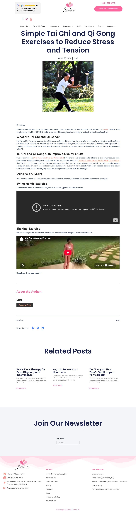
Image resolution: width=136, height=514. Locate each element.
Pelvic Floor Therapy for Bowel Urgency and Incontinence (30, 372)
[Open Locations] (93, 26)
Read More (21, 388)
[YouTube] (31, 20)
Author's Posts (25, 305)
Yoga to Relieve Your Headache (65, 371)
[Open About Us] (29, 26)
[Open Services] (58, 26)
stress (105, 129)
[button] (33, 328)
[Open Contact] (115, 26)
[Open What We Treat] (46, 26)
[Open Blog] (103, 26)
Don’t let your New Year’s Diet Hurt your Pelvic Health (101, 372)
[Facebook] (23, 20)
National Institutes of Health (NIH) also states (99, 160)
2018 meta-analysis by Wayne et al (48, 158)
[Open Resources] (72, 26)
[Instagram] (27, 20)
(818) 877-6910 (108, 3)
